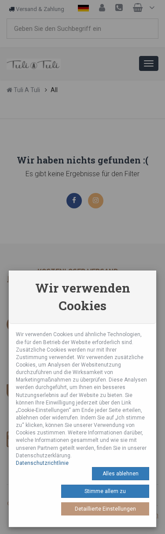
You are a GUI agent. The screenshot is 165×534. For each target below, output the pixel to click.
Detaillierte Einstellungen (105, 509)
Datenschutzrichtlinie (42, 463)
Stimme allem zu (105, 491)
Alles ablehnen (121, 474)
